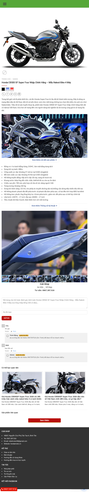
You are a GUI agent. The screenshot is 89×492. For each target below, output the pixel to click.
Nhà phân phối (9, 469)
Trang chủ (6, 79)
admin (12, 355)
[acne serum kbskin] (44, 43)
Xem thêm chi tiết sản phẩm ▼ (44, 160)
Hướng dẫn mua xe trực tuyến (15, 460)
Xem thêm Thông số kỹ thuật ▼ (44, 206)
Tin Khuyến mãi (9, 474)
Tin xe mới (7, 471)
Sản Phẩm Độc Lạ (10, 476)
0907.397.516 (48, 290)
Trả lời (7, 331)
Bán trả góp (8, 455)
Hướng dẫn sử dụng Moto (13, 457)
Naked (15, 79)
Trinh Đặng (14, 335)
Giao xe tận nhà (9, 452)
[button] (85, 212)
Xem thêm (44, 420)
